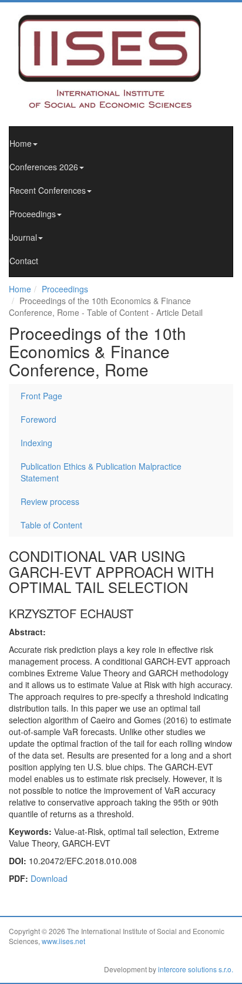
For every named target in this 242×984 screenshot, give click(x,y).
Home (20, 143)
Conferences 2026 (43, 167)
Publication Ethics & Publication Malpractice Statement (101, 472)
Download (49, 878)
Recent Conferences (47, 190)
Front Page (41, 396)
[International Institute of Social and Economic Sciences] (120, 60)
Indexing (36, 443)
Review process (50, 501)
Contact (23, 261)
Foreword (38, 419)
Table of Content (51, 525)
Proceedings (32, 214)
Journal (23, 237)
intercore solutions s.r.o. (195, 969)
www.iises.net (63, 941)
